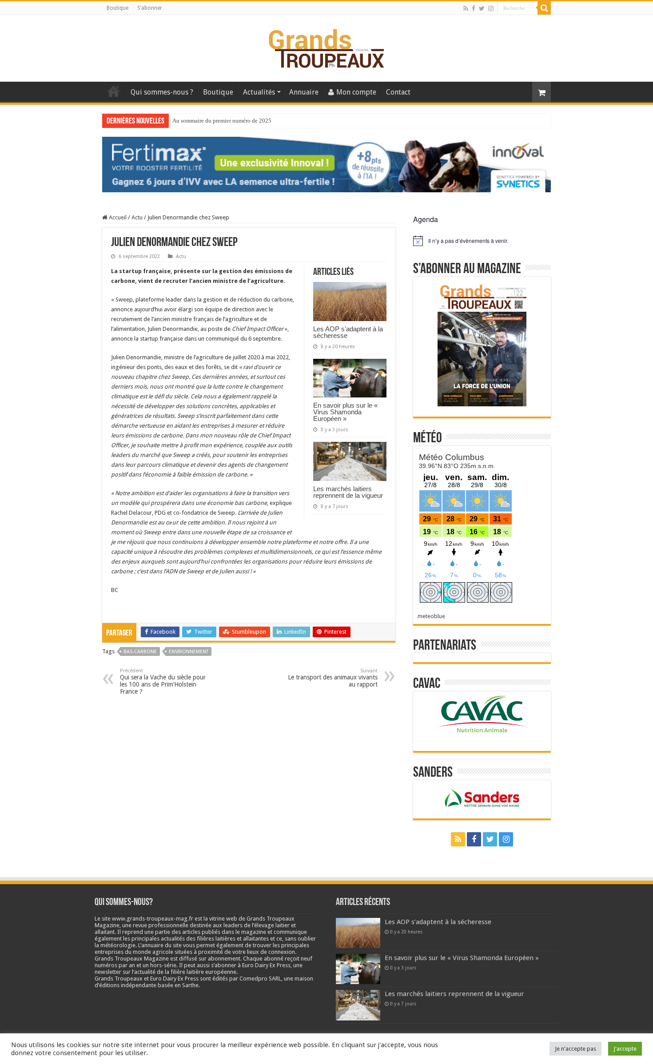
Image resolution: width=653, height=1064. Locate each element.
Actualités (259, 92)
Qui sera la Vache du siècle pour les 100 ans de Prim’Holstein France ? (163, 681)
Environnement (188, 652)
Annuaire (304, 92)
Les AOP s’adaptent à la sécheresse (348, 332)
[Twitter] (482, 8)
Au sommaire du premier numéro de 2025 (221, 120)
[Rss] (465, 8)
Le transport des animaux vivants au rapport (333, 678)
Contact (398, 92)
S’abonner (149, 8)
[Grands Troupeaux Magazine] (326, 46)
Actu (137, 217)
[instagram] (490, 8)
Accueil (113, 91)
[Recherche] (544, 8)
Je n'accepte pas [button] (575, 1048)
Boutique (117, 8)
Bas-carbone (140, 652)
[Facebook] (473, 8)
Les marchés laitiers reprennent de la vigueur (348, 492)
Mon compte (356, 92)
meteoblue (431, 616)
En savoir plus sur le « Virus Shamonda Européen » (345, 411)
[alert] (482, 240)
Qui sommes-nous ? (162, 92)
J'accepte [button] (625, 1048)
